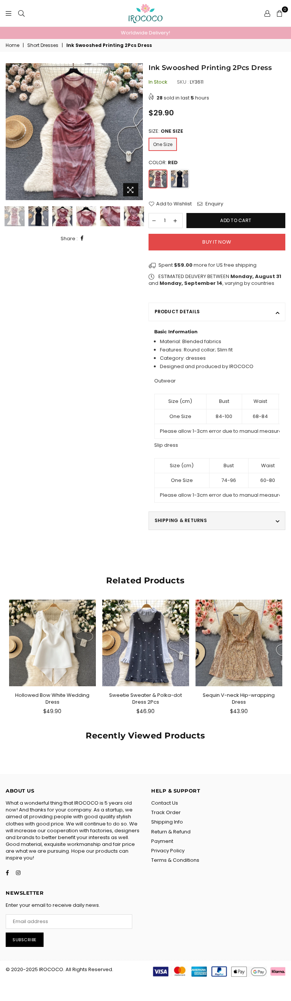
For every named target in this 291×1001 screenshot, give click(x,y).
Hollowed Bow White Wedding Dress (52, 699)
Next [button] (136, 131)
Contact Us (164, 803)
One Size (162, 144)
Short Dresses (42, 45)
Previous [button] (12, 131)
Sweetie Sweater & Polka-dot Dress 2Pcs (145, 699)
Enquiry (213, 204)
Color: (163, 162)
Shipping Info (167, 821)
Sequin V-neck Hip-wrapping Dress (239, 699)
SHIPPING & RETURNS (181, 520)
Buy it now (216, 242)
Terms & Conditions (175, 860)
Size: (166, 131)
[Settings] (267, 13)
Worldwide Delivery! (145, 32)
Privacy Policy (168, 850)
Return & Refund (171, 831)
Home (12, 45)
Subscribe (25, 940)
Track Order (166, 812)
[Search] (21, 13)
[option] (145, 33)
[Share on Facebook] (82, 238)
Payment (162, 841)
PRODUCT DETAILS (177, 311)
